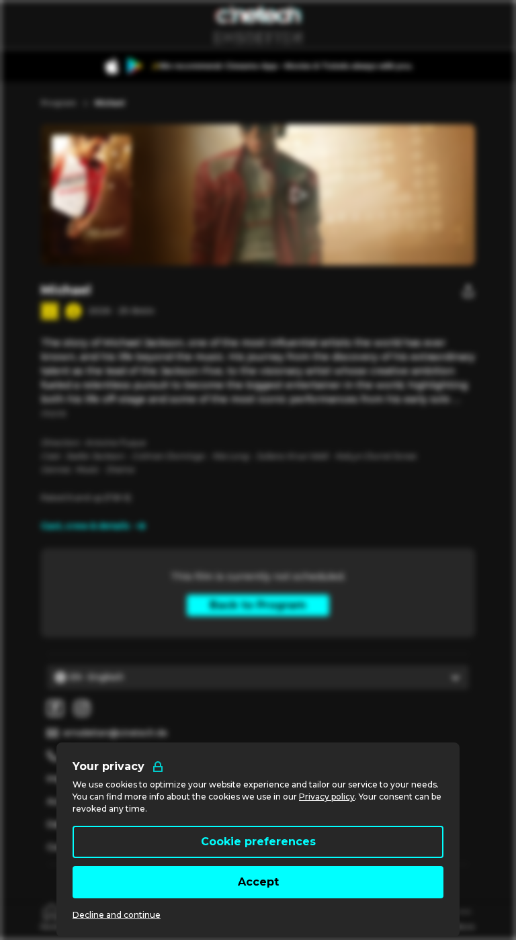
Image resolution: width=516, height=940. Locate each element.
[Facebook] (55, 708)
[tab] (51, 916)
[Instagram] (82, 708)
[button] (297, 195)
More (54, 413)
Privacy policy (327, 797)
